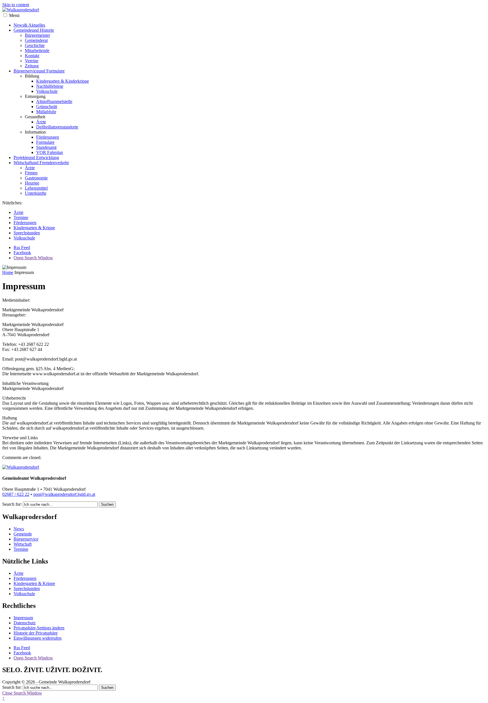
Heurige (32, 183)
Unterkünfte (35, 193)
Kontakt (32, 55)
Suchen (107, 504)
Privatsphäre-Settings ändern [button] (39, 627)
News (29, 25)
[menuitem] (250, 48)
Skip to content (15, 4)
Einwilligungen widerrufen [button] (38, 638)
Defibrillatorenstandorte (57, 127)
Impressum (23, 617)
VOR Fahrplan (49, 152)
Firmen (31, 172)
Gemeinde (34, 30)
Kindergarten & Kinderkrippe (62, 81)
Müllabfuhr (46, 111)
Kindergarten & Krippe (34, 227)
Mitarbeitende (37, 50)
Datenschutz (25, 622)
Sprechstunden (27, 232)
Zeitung (32, 65)
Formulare (45, 142)
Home (7, 272)
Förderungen (47, 137)
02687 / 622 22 (15, 494)
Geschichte (35, 45)
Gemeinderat (36, 40)
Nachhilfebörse (49, 86)
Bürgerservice (39, 70)
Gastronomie (36, 177)
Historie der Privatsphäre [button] (36, 633)
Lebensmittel (36, 188)
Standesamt (46, 147)
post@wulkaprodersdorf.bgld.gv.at (64, 494)
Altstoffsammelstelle (54, 101)
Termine (21, 217)
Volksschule (47, 91)
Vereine (31, 60)
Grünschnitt (46, 106)
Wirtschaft (41, 162)
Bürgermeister (37, 35)
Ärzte (41, 121)
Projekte (36, 157)
